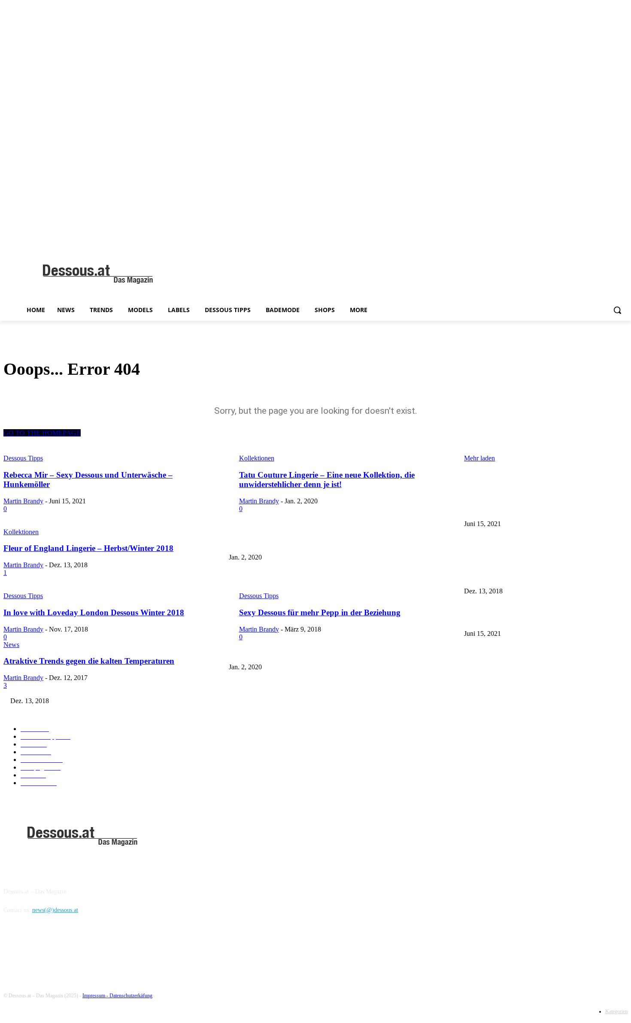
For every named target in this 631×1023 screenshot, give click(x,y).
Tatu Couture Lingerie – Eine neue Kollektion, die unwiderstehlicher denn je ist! (327, 543)
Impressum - (95, 996)
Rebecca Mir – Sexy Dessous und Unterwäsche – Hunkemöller (540, 509)
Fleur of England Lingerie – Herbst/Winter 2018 (288, 577)
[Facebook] (12, 949)
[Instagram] (34, 949)
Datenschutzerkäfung (130, 996)
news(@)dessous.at (55, 910)
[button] (617, 310)
